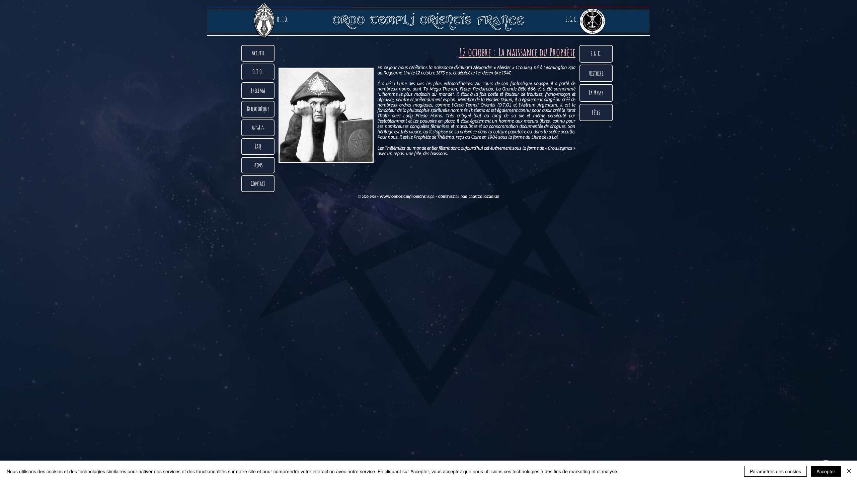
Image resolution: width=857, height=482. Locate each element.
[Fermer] (849, 471)
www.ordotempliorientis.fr (407, 196)
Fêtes (596, 112)
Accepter (825, 471)
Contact (258, 183)
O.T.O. (257, 72)
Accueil (258, 53)
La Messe (596, 93)
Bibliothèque (258, 109)
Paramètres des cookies (775, 471)
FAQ (258, 146)
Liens (258, 165)
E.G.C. (596, 54)
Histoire (596, 73)
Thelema (258, 90)
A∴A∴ (258, 128)
